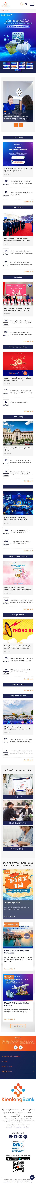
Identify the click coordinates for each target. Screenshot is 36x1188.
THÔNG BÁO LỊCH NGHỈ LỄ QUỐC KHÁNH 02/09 (21, 194)
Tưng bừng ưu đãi (12, 903)
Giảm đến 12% (11, 924)
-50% (6, 872)
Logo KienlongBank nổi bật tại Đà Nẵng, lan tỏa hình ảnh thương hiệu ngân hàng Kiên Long (21, 741)
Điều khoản (7, 1182)
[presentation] (16, 125)
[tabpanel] (18, 37)
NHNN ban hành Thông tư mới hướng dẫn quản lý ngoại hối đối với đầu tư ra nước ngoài (20, 462)
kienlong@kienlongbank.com (18, 1125)
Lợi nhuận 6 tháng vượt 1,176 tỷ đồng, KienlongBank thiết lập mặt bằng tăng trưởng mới (21, 264)
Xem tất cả (27, 202)
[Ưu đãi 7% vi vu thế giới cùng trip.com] (18, 1000)
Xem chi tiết (8, 916)
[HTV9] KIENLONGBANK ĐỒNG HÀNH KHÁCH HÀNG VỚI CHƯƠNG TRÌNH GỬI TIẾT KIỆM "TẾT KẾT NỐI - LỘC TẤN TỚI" (20, 543)
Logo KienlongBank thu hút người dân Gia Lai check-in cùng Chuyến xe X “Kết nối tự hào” (21, 752)
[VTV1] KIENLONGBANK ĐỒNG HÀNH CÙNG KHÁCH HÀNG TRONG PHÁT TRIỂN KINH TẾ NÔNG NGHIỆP (20, 531)
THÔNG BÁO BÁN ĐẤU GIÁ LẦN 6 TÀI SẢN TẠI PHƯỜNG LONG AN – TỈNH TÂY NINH (22, 660)
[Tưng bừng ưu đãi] (18, 899)
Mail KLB (20, 1182)
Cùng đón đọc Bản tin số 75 (19, 402)
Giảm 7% (8, 977)
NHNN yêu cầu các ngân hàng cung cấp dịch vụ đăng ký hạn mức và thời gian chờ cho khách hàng (21, 473)
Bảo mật (14, 1182)
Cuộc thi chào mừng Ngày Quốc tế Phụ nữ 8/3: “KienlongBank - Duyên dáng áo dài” (21, 601)
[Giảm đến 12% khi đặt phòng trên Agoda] (18, 947)
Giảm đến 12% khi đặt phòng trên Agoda (16, 952)
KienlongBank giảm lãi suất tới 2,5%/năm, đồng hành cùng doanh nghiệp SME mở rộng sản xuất (22, 182)
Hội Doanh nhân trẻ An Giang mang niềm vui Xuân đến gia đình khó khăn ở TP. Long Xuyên (21, 333)
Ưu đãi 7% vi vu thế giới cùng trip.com (16, 1004)
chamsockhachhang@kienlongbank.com (18, 1127)
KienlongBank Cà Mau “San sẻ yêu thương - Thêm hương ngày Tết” (21, 322)
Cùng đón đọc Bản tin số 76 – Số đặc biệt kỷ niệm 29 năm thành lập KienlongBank (21, 392)
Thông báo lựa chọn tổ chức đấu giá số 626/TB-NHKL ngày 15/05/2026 (21, 671)
